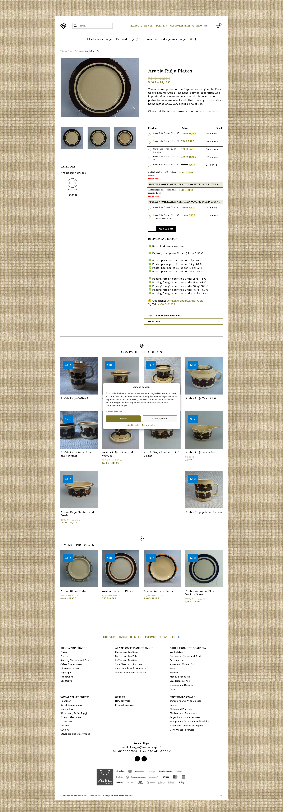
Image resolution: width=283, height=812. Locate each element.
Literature (66, 721)
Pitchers (65, 656)
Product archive (124, 705)
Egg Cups (65, 672)
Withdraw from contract (121, 795)
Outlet (120, 697)
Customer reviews (182, 26)
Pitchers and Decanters (183, 713)
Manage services (114, 411)
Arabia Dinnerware (73, 648)
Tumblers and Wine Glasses (185, 700)
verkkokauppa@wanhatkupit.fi (186, 300)
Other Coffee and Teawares (130, 672)
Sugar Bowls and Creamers (130, 668)
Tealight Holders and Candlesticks (189, 721)
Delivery (162, 26)
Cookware (66, 680)
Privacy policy (149, 425)
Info (199, 26)
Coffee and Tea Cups (126, 652)
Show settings (159, 418)
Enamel (64, 725)
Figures (174, 672)
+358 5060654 (166, 304)
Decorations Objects (181, 685)
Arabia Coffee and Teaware (134, 648)
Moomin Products (180, 676)
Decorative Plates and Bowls (186, 656)
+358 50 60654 (127, 751)
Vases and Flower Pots (183, 664)
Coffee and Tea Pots (126, 656)
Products (136, 26)
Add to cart (166, 228)
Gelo (220, 795)
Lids (172, 689)
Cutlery (64, 729)
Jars (172, 668)
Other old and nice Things (75, 733)
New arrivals (122, 700)
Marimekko (67, 709)
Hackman (65, 700)
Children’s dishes (180, 680)
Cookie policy (134, 425)
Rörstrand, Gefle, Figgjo (74, 713)
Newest (149, 26)
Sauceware (66, 676)
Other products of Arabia (188, 648)
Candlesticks (177, 660)
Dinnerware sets (69, 668)
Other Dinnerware (71, 664)
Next (134, 110)
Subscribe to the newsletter (74, 795)
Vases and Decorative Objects (187, 725)
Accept (123, 418)
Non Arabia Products (74, 697)
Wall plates (176, 652)
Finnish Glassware (71, 717)
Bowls (173, 705)
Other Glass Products (182, 729)
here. (215, 111)
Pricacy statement (99, 795)
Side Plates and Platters (128, 664)
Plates (64, 652)
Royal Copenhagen (71, 705)
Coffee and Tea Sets (126, 660)
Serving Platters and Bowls (75, 660)
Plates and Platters (181, 709)
